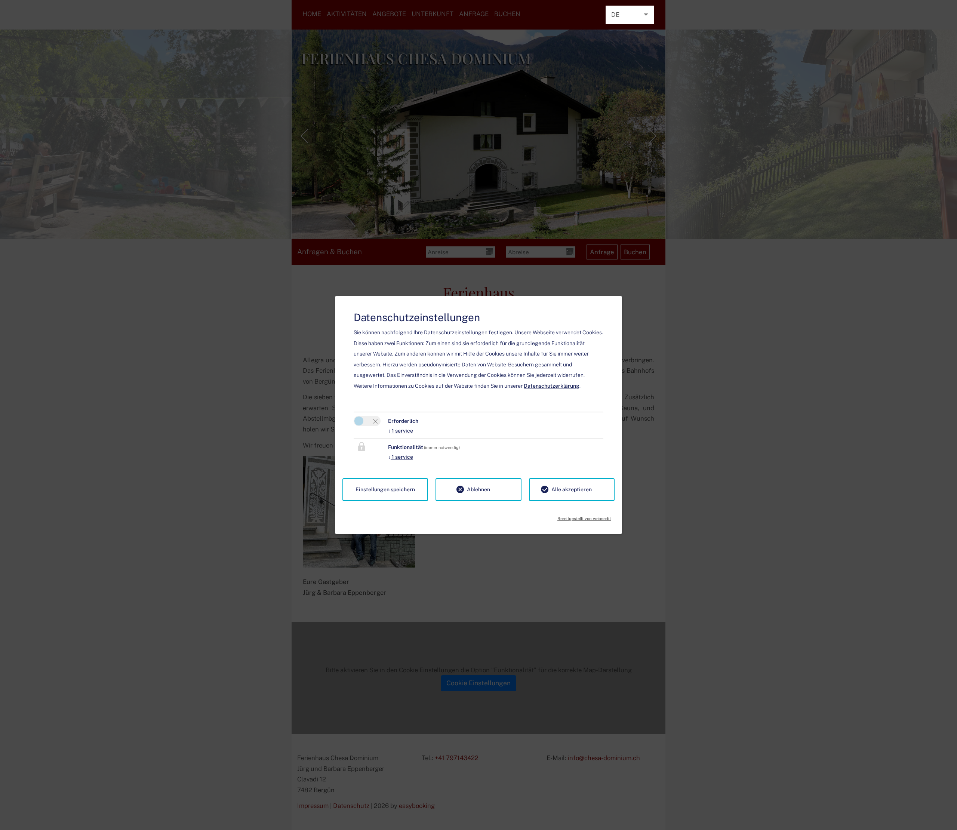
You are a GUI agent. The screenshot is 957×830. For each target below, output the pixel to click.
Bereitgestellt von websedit (584, 516)
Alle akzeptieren (571, 489)
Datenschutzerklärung (551, 386)
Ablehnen (478, 489)
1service (400, 431)
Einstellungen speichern (385, 489)
